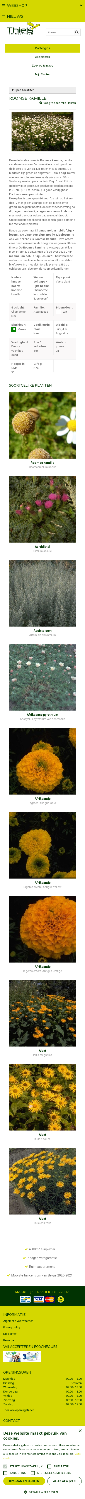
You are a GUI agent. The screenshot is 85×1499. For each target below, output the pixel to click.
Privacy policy (11, 1327)
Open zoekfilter (24, 90)
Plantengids (42, 48)
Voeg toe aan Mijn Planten (59, 103)
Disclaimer (10, 1333)
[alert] (42, 1462)
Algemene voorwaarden (18, 1321)
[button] (42, 1492)
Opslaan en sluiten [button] (24, 1481)
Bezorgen (9, 1340)
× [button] (80, 1431)
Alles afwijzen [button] (64, 1481)
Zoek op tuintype (42, 65)
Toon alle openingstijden (18, 1410)
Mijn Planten (42, 74)
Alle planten (42, 56)
